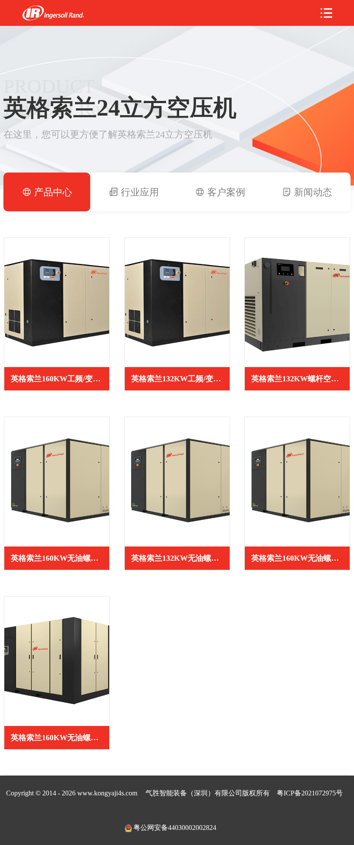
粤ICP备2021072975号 (310, 793)
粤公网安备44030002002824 (174, 827)
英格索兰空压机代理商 (53, 13)
